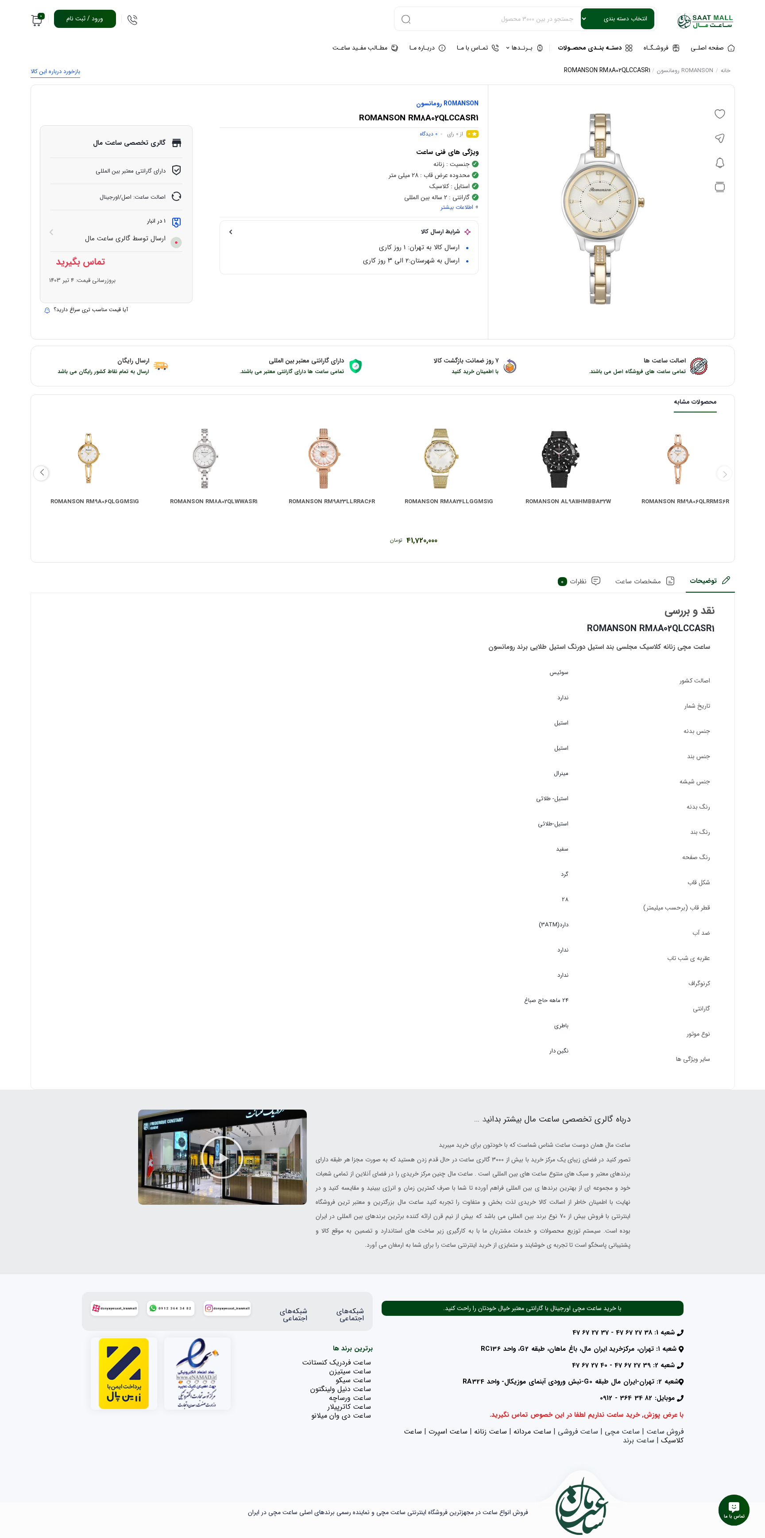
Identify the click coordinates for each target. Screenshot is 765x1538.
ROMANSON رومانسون (685, 70)
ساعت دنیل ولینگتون (340, 1389)
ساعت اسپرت (448, 1431)
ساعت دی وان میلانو (341, 1415)
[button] (222, 1157)
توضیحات (703, 581)
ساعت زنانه (490, 1431)
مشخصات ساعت (638, 581)
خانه (725, 70)
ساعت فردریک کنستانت (336, 1362)
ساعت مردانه (532, 1431)
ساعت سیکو (353, 1380)
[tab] (710, 584)
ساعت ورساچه (350, 1397)
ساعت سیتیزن (350, 1371)
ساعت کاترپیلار (349, 1406)
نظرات (574, 581)
